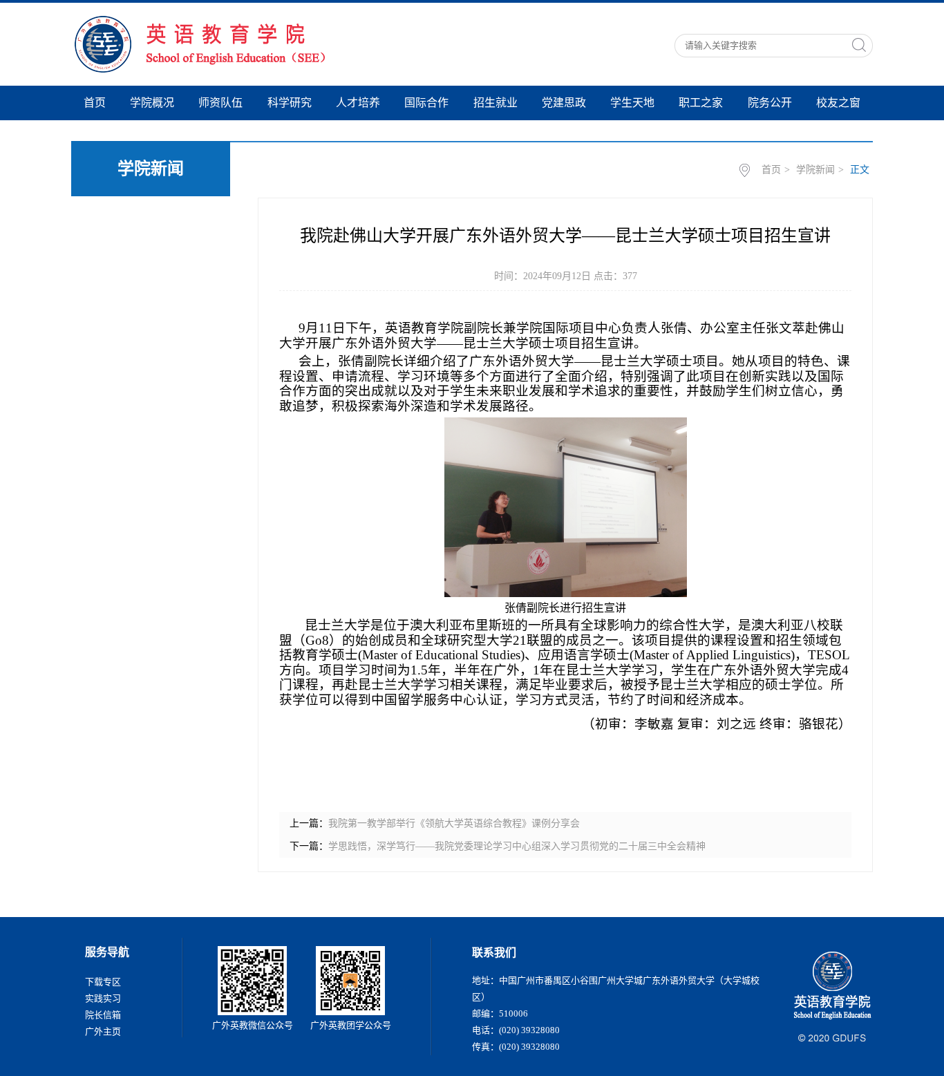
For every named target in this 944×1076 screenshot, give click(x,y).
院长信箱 (103, 1015)
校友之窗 (838, 102)
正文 (859, 169)
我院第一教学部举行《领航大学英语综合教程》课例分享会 (454, 823)
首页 (95, 102)
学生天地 (632, 102)
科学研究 (289, 102)
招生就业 (495, 102)
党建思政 (564, 102)
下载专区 (103, 981)
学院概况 (152, 102)
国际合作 (426, 102)
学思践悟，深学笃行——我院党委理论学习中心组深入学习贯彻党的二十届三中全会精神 (517, 846)
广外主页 (103, 1031)
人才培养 (358, 102)
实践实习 (103, 998)
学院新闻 (815, 169)
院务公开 (770, 102)
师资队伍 (220, 102)
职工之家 (701, 102)
